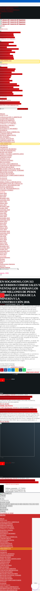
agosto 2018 (3, 234)
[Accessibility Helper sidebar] (6, 493)
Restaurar (4, 509)
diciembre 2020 (4, 206)
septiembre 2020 (5, 210)
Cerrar (2, 495)
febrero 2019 (4, 228)
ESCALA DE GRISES (6, 506)
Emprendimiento (5, 257)
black (2, 504)
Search (22, 108)
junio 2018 (3, 238)
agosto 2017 (3, 253)
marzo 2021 (3, 201)
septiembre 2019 (5, 220)
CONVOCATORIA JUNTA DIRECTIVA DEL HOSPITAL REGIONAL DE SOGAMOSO (16, 398)
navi (37, 504)
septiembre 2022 (5, 200)
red (21, 504)
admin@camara (17, 367)
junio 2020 (3, 213)
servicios (2, 266)
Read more (4, 404)
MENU (2, 515)
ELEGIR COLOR (5, 502)
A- (1, 498)
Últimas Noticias (5, 267)
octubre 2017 (4, 249)
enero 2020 (3, 216)
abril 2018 (3, 241)
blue (17, 504)
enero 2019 (3, 229)
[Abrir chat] (35, 586)
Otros (1, 262)
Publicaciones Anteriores (7, 264)
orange (26, 504)
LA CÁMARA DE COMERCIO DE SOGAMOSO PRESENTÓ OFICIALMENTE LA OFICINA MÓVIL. (19, 481)
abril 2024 (3, 196)
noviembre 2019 (5, 218)
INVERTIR (3, 507)
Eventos (2, 259)
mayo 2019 (3, 223)
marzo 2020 (3, 215)
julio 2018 (3, 236)
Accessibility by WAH (6, 513)
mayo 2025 (3, 195)
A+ (3, 498)
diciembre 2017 (4, 246)
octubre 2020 (4, 208)
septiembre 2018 (5, 233)
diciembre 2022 (4, 198)
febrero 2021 (4, 203)
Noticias (2, 261)
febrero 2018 (4, 244)
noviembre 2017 (5, 248)
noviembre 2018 (5, 231)
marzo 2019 (3, 226)
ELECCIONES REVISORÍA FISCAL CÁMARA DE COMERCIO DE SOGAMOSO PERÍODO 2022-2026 (18, 411)
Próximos (9, 6)
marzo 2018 (3, 243)
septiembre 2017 (5, 251)
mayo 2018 (3, 239)
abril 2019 (3, 224)
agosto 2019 (3, 221)
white (7, 504)
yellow (32, 504)
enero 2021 (3, 205)
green (12, 504)
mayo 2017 (3, 254)
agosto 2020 (3, 211)
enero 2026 (3, 193)
